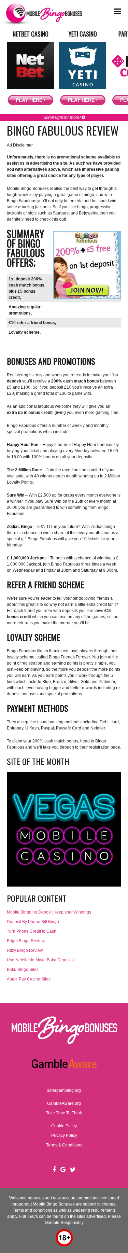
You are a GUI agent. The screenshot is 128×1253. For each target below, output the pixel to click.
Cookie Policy (64, 1126)
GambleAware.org (64, 1103)
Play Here (30, 100)
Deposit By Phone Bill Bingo (33, 921)
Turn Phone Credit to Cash (31, 931)
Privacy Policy (64, 1135)
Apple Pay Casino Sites (29, 979)
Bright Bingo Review (26, 940)
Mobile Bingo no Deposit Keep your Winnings (49, 912)
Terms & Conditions (64, 1145)
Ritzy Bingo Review (25, 950)
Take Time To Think (64, 1113)
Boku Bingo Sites (23, 969)
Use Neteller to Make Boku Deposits (40, 960)
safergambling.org (64, 1090)
